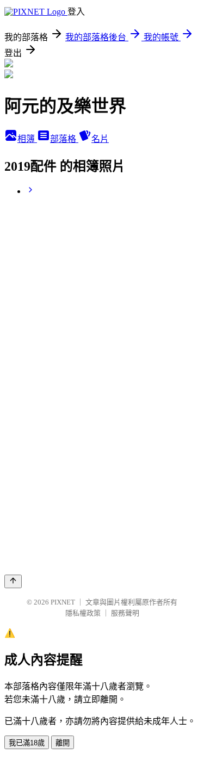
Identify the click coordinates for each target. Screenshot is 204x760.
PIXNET (63, 602)
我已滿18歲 (27, 743)
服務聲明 (125, 613)
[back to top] (13, 581)
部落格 (64, 139)
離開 (62, 743)
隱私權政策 (83, 613)
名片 (100, 139)
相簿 (27, 139)
